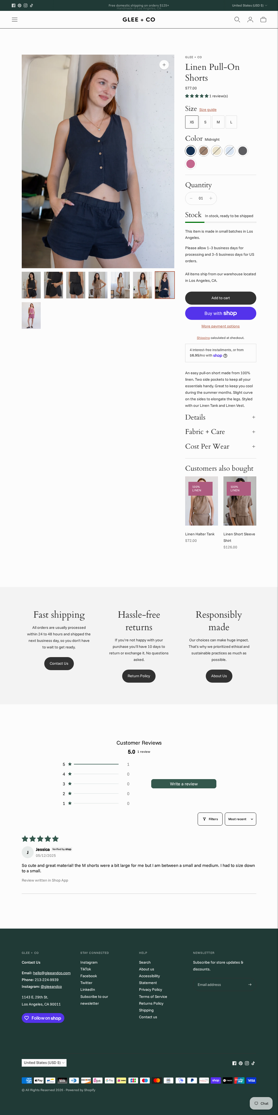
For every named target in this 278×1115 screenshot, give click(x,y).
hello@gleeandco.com (52, 972)
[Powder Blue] (229, 150)
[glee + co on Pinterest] (19, 5)
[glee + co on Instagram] (25, 5)
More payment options (220, 326)
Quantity (198, 185)
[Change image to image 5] (120, 285)
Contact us (148, 1016)
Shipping (203, 338)
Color (194, 138)
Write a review (184, 783)
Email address (208, 978)
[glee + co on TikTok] (31, 5)
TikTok (85, 969)
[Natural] (216, 150)
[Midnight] (190, 150)
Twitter (86, 982)
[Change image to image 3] (75, 285)
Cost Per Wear (207, 446)
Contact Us (59, 663)
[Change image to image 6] (142, 285)
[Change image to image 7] (164, 285)
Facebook (88, 975)
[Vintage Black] (242, 150)
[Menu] (14, 20)
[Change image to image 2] (53, 285)
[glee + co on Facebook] (13, 5)
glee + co (193, 57)
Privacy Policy (150, 989)
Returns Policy (151, 1003)
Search (145, 962)
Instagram (88, 962)
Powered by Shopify (80, 1090)
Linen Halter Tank (199, 534)
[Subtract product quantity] (191, 198)
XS (192, 122)
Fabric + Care (205, 431)
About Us (219, 675)
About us (146, 969)
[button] (197, 95)
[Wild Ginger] (190, 163)
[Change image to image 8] (31, 315)
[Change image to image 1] (31, 285)
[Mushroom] (203, 150)
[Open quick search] (237, 20)
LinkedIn (87, 989)
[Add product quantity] (211, 198)
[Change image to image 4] (98, 285)
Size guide (208, 109)
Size (191, 108)
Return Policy (139, 675)
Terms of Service (153, 996)
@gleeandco (51, 986)
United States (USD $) (247, 5)
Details (195, 417)
